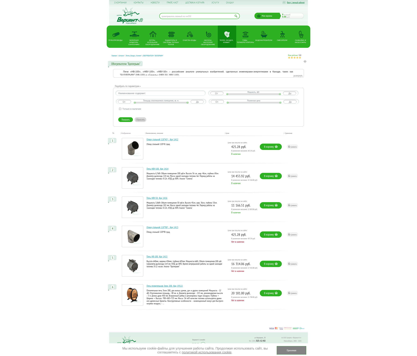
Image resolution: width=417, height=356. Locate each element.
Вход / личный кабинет (296, 2)
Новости (155, 3)
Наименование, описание (154, 133)
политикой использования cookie (206, 352)
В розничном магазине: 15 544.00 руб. (244, 180)
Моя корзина (267, 15)
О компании (120, 3)
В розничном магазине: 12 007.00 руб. (244, 209)
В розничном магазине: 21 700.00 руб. (244, 297)
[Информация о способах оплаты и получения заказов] (287, 329)
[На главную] (130, 15)
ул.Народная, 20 (260, 337)
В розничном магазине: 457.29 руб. (243, 150)
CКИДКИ (230, 3)
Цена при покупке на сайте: (237, 142)
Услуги (215, 3)
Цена (227, 133)
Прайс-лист (172, 3)
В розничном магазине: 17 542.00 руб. (244, 268)
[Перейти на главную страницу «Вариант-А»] (128, 343)
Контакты (139, 3)
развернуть (298, 75)
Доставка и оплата (194, 3)
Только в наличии (131, 108)
